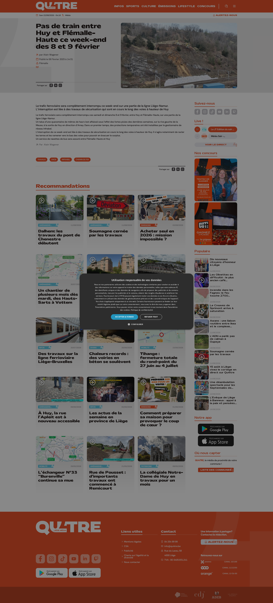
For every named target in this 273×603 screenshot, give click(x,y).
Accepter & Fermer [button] (124, 317)
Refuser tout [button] (151, 317)
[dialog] (136, 301)
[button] (136, 324)
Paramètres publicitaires (105, 307)
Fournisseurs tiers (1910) (114, 296)
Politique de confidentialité (142, 310)
